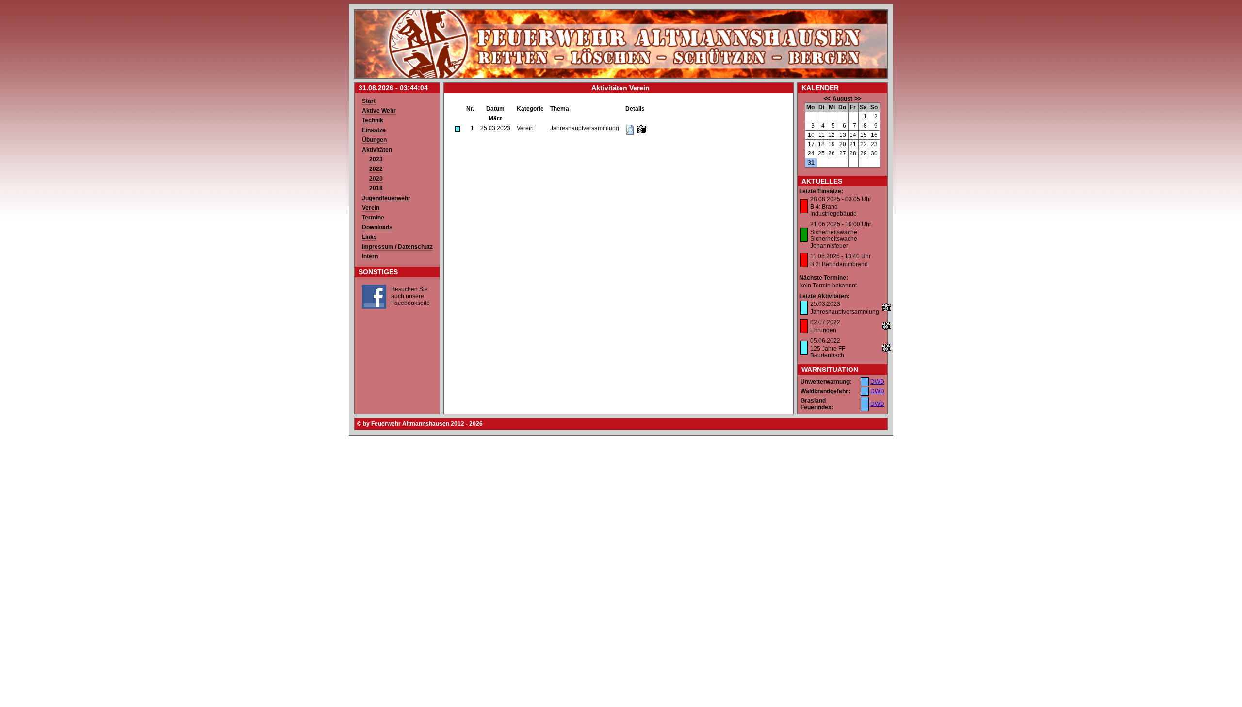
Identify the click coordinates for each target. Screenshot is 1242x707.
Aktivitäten (377, 149)
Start (369, 101)
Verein (370, 207)
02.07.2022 (825, 322)
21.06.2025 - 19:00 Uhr (840, 224)
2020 (376, 178)
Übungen (374, 139)
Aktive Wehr (379, 110)
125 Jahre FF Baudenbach (827, 352)
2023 (376, 159)
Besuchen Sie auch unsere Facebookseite (410, 296)
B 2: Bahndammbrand (839, 264)
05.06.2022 (825, 340)
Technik (372, 120)
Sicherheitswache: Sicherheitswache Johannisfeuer (834, 239)
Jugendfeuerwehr (386, 198)
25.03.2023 (825, 304)
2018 (376, 188)
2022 (376, 169)
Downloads (377, 227)
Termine (373, 217)
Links (369, 237)
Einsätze (374, 130)
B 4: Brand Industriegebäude (833, 210)
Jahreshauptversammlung (844, 311)
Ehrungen (823, 330)
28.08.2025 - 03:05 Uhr (840, 199)
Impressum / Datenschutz (397, 246)
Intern (370, 256)
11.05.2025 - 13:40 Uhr (840, 256)
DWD (877, 381)
